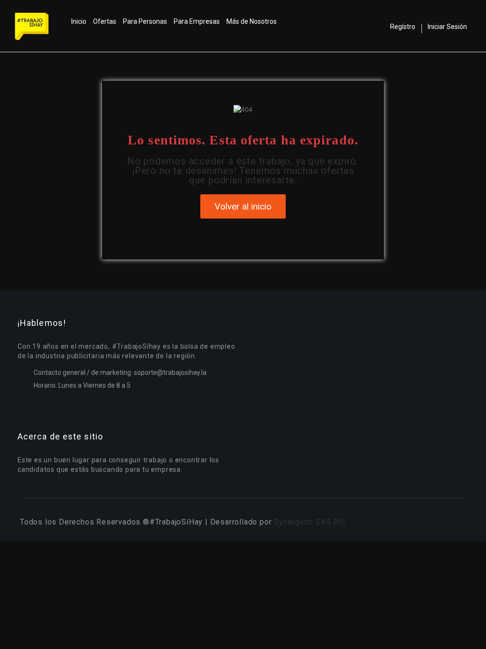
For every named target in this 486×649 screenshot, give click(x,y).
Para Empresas (197, 21)
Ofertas (104, 21)
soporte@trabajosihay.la (170, 372)
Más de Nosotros (251, 21)
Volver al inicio (243, 206)
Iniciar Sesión (447, 26)
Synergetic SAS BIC (310, 521)
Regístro (402, 26)
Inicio (78, 21)
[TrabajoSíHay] (41, 26)
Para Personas (145, 21)
